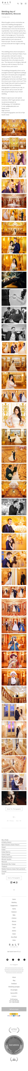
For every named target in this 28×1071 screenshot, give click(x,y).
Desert (4, 847)
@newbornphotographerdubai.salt (14, 969)
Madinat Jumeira (7, 857)
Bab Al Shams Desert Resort (10, 845)
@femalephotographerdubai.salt (14, 968)
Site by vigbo (14, 1067)
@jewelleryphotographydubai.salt (14, 971)
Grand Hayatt (6, 854)
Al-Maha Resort (6, 842)
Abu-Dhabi (5, 840)
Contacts (14, 996)
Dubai (3, 849)
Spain (3, 874)
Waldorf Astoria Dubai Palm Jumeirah (13, 869)
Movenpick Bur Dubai (8, 864)
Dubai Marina (6, 852)
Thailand (4, 866)
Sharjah (4, 871)
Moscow (4, 862)
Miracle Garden (6, 859)
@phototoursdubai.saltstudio (14, 972)
